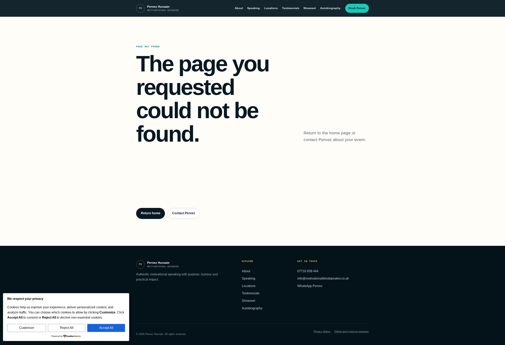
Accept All (106, 327)
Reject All (66, 327)
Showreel (309, 8)
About (239, 8)
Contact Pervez (183, 213)
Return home (150, 213)
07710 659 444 (307, 271)
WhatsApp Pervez (310, 286)
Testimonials (290, 8)
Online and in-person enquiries (351, 331)
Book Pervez (357, 8)
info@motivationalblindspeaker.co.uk (323, 278)
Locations (271, 8)
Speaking (253, 8)
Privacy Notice (322, 331)
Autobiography (330, 8)
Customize (26, 327)
